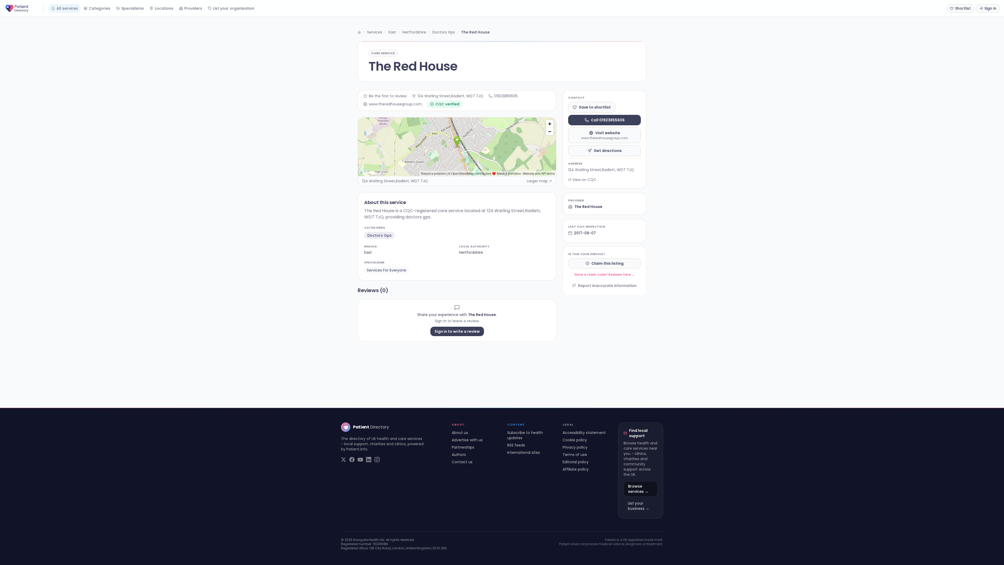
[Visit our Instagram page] (377, 459)
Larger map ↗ (539, 181)
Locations (164, 8)
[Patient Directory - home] (23, 8)
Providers (193, 8)
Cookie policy (575, 440)
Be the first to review (388, 96)
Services (374, 32)
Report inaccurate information (607, 285)
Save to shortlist (595, 107)
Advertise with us (467, 440)
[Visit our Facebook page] (352, 459)
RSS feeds (516, 445)
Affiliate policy (576, 469)
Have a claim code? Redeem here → (604, 274)
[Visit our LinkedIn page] (368, 459)
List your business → (638, 506)
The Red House (588, 206)
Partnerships (463, 447)
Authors (459, 454)
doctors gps (379, 235)
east (368, 252)
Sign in (990, 8)
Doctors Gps (443, 32)
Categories (99, 8)
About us (460, 432)
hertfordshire (471, 252)
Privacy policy (575, 447)
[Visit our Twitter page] (343, 459)
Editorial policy (576, 462)
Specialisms (132, 8)
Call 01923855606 (608, 120)
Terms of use (575, 454)
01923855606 (506, 96)
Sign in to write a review (457, 331)
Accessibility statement (584, 432)
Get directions (608, 150)
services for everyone (386, 270)
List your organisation (233, 8)
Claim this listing (607, 263)
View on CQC (584, 179)
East (392, 32)
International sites (523, 452)
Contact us (462, 462)
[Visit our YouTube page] (360, 459)
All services (67, 8)
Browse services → (638, 489)
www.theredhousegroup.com (395, 104)
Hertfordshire (414, 32)
